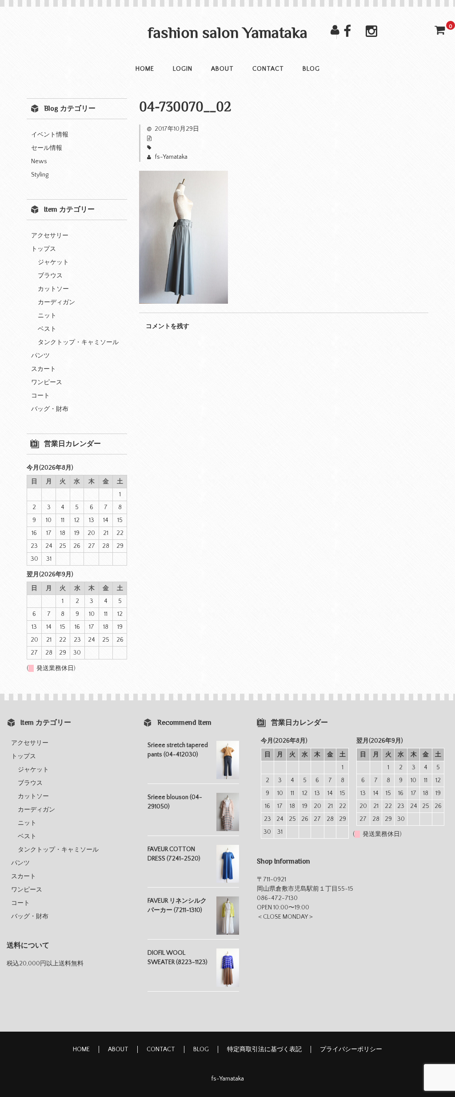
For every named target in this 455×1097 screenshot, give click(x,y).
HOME (145, 68)
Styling (39, 174)
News (39, 161)
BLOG (311, 68)
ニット (47, 315)
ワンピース (46, 382)
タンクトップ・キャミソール (78, 342)
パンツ (40, 355)
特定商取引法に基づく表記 (264, 1049)
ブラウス (50, 275)
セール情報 (46, 148)
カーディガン (56, 302)
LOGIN (182, 68)
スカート (43, 369)
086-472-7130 (277, 898)
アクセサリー (49, 235)
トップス (43, 249)
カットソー (53, 289)
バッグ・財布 (49, 409)
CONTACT (268, 68)
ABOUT (222, 68)
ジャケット (53, 262)
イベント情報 (49, 134)
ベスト (47, 329)
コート (40, 395)
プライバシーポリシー (351, 1049)
